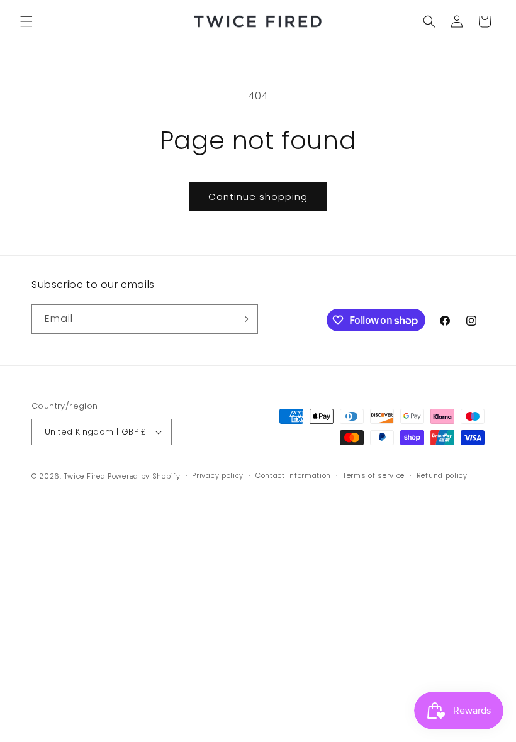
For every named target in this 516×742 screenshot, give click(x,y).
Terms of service (374, 475)
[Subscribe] (243, 319)
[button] (26, 21)
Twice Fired (85, 476)
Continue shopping (258, 196)
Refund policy (442, 475)
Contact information (293, 475)
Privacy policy (218, 475)
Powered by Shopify (144, 476)
